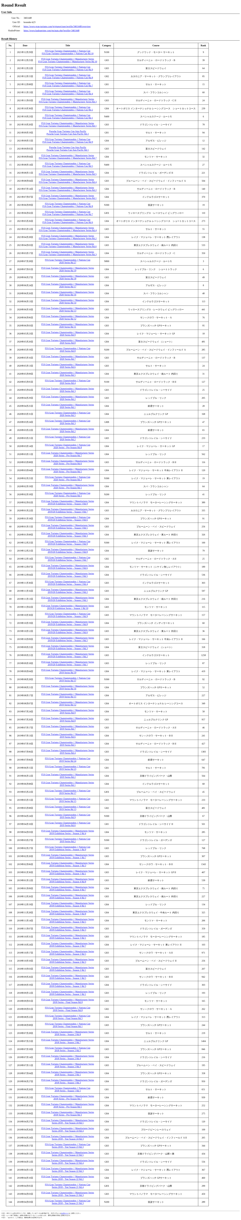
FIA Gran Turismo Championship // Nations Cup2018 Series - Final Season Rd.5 (67, 1017)
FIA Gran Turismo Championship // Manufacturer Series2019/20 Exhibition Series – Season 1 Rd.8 (67, 623)
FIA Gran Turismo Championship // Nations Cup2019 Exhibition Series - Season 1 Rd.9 (67, 848)
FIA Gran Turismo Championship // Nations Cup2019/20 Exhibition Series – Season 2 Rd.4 (67, 582)
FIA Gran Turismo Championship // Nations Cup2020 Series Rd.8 (67, 349)
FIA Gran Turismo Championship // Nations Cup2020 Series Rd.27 (67, 261)
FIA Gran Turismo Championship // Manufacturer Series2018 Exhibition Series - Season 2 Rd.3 (67, 960)
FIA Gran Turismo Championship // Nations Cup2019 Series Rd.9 (67, 816)
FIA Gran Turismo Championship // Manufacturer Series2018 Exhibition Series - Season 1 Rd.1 (67, 993)
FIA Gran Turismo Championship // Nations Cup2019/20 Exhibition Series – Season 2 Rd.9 (67, 542)
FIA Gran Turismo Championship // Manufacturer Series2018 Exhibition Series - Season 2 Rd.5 (67, 952)
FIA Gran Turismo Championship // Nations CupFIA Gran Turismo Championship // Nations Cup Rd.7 (67, 84)
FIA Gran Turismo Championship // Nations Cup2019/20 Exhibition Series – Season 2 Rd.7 (67, 558)
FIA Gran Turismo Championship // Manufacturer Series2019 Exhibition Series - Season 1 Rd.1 (67, 872)
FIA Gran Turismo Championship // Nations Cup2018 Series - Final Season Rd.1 (67, 1025)
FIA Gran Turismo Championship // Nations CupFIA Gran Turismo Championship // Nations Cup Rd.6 (67, 221)
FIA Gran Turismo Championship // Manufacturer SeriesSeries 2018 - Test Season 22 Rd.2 (67, 1177)
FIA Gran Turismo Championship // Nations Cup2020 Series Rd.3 (67, 422)
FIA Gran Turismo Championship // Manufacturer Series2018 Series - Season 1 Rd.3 (67, 1081)
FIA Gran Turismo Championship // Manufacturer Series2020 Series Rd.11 (67, 325)
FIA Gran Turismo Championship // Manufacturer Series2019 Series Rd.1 (67, 783)
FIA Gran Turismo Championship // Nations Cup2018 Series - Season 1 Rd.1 (67, 1089)
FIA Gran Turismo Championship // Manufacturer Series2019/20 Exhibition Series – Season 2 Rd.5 (67, 574)
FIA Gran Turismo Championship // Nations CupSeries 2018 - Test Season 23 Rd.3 (67, 1145)
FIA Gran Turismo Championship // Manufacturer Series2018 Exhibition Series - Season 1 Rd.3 (67, 984)
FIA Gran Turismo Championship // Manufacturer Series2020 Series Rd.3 (67, 390)
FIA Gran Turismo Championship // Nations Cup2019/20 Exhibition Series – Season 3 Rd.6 (67, 518)
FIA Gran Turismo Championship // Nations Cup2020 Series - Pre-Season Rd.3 (67, 478)
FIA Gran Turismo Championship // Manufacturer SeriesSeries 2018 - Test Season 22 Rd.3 (67, 1169)
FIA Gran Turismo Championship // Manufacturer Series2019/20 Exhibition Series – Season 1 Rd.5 (67, 639)
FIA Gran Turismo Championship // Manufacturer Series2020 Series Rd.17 (67, 285)
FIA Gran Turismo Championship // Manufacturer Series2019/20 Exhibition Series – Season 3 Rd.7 (67, 510)
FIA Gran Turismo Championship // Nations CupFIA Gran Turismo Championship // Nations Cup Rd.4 (67, 92)
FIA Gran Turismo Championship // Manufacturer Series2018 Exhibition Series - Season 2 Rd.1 (67, 968)
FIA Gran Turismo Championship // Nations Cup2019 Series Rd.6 (67, 824)
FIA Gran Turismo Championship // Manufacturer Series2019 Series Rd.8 (67, 719)
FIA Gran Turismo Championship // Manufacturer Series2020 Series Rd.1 (67, 406)
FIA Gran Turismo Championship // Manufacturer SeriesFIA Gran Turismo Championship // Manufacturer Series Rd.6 (68, 245)
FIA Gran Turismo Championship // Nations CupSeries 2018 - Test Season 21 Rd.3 (67, 1202)
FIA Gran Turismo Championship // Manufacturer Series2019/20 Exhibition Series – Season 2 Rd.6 (67, 566)
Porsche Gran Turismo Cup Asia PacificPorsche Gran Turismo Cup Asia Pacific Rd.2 (68, 132)
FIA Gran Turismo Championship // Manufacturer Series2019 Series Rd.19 (67, 671)
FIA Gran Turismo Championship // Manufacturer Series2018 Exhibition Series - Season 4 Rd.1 (67, 904)
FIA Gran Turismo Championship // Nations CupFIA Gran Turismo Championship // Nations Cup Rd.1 (67, 116)
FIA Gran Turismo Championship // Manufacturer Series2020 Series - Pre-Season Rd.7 (67, 454)
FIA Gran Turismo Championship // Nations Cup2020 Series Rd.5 (67, 414)
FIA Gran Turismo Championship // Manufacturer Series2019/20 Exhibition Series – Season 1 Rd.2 (67, 655)
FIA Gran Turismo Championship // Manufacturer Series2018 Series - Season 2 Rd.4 (67, 1057)
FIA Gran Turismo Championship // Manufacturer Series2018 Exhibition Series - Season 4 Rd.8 (67, 880)
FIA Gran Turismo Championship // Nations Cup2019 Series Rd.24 (67, 759)
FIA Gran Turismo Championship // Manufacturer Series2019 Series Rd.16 (67, 687)
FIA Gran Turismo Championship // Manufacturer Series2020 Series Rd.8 (67, 341)
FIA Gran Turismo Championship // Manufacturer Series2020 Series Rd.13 (67, 309)
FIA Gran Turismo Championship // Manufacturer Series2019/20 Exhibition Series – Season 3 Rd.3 (67, 534)
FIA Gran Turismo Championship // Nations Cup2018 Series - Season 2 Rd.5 (67, 1049)
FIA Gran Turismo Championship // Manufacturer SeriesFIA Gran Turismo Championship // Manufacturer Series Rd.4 (68, 180)
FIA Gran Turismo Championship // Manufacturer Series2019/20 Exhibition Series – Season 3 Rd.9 (67, 502)
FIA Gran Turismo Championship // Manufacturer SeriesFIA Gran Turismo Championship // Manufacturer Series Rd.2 (68, 188)
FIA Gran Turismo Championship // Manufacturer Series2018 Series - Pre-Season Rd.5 (67, 1105)
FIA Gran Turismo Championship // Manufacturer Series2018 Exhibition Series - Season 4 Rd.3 (67, 896)
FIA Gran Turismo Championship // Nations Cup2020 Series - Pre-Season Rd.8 (67, 446)
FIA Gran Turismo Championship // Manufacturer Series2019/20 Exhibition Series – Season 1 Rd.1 (67, 663)
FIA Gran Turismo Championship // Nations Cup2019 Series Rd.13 (67, 808)
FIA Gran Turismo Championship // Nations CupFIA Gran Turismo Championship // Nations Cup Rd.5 (67, 164)
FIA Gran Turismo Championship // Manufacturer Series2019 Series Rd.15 (67, 695)
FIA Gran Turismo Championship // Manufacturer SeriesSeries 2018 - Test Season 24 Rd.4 (67, 1129)
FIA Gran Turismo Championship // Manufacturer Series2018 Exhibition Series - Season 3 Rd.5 (67, 920)
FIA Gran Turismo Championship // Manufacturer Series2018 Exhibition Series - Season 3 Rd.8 (67, 912)
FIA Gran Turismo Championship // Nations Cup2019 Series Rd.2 (67, 840)
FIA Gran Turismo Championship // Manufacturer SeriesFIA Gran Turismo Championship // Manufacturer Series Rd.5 (68, 172)
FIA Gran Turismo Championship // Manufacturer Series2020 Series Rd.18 (67, 277)
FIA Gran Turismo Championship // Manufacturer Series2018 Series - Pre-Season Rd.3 (67, 1113)
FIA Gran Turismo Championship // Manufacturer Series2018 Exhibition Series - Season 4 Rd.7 (67, 888)
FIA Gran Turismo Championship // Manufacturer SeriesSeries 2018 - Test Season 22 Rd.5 (67, 1153)
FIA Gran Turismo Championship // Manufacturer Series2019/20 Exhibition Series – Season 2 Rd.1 (67, 599)
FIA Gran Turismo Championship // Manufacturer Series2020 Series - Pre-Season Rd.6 (67, 462)
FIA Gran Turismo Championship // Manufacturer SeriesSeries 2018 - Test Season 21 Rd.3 (67, 1194)
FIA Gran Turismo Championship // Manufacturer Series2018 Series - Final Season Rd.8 (67, 1001)
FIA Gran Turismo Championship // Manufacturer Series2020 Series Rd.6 (67, 365)
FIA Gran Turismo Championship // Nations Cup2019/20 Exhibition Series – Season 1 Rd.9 (67, 615)
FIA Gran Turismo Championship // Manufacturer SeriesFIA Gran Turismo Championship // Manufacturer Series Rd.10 (67, 60)
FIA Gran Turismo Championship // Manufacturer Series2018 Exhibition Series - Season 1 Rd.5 (67, 976)
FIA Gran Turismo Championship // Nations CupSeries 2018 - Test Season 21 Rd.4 (67, 1185)
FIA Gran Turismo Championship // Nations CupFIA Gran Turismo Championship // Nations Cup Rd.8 (67, 76)
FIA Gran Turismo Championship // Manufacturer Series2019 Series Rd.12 (67, 703)
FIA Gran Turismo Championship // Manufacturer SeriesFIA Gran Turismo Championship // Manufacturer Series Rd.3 (68, 100)
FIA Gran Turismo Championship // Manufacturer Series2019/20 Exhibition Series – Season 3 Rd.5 (67, 526)
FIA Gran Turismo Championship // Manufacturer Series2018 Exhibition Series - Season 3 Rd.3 (67, 928)
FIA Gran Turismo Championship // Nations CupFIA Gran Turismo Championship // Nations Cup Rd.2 (67, 108)
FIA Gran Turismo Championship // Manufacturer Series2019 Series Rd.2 (67, 775)
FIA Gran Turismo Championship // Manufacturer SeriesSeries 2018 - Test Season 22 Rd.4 (67, 1161)
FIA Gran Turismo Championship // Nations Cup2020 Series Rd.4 (67, 381)
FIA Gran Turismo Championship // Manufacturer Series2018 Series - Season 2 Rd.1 (67, 1073)
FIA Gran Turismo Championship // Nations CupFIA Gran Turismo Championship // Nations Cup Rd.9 (67, 68)
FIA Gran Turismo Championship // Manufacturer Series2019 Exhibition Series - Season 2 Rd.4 (67, 832)
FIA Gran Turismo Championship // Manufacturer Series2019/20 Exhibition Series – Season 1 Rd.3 (67, 647)
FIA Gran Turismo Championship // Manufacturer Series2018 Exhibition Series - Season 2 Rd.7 (67, 944)
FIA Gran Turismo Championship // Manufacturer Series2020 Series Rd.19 (67, 269)
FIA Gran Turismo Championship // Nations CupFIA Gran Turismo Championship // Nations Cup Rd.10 (67, 52)
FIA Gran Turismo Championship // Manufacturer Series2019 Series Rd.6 (67, 735)
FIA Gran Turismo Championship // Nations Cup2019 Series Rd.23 (67, 767)
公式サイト (65, 1213)
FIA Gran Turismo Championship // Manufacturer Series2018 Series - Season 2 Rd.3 (67, 1065)
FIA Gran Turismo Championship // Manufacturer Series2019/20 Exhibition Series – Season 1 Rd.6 (67, 631)
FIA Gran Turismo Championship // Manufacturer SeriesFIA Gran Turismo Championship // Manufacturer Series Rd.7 (68, 156)
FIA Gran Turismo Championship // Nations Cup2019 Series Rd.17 (67, 792)
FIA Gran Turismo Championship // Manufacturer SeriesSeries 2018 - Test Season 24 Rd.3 (67, 1137)
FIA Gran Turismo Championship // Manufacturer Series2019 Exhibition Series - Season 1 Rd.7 (67, 856)
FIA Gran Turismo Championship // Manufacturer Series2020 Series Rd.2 (67, 398)
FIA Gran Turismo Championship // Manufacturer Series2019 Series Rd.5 (67, 743)
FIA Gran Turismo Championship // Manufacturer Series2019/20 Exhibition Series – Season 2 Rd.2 (67, 591)
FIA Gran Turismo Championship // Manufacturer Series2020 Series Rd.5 (67, 373)
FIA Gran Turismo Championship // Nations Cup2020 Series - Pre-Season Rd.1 (67, 494)
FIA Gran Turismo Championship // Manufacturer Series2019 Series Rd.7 (67, 727)
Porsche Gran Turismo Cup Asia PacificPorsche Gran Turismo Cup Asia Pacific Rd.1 (68, 148)
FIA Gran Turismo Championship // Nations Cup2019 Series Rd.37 (67, 679)
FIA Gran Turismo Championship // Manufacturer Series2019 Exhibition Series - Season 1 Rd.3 (67, 864)
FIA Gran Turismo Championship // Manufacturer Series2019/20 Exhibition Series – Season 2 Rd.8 (67, 550)
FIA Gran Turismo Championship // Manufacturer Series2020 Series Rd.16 (67, 293)
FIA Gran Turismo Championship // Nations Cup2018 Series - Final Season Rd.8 (67, 1009)
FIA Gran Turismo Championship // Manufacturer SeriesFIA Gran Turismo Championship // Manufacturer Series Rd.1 (68, 124)
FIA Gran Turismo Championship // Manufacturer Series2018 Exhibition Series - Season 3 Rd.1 (67, 936)
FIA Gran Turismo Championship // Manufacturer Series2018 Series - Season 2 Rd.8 (67, 1033)
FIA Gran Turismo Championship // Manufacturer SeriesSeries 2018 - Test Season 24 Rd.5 (67, 1121)
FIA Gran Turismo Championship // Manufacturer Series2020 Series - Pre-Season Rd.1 (67, 486)
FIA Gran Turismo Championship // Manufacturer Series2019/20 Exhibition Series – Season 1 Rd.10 (67, 607)
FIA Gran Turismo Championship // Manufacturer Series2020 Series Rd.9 (67, 333)
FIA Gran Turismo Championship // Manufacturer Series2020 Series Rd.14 (67, 301)
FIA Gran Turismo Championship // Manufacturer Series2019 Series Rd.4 (67, 751)
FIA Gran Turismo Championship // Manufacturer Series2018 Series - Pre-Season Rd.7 (67, 1097)
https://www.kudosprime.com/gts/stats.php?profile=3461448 (51, 30)
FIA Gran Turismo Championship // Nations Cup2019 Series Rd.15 (67, 800)
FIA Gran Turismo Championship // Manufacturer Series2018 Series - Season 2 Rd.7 (67, 1041)
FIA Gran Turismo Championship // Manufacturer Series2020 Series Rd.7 (67, 357)
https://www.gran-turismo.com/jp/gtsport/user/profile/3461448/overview (57, 26)
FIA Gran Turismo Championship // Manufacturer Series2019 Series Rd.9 (67, 711)
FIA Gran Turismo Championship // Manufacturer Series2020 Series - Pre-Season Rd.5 (67, 470)
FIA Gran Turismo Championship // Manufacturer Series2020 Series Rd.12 (67, 317)
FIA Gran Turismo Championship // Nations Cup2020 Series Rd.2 (67, 438)
